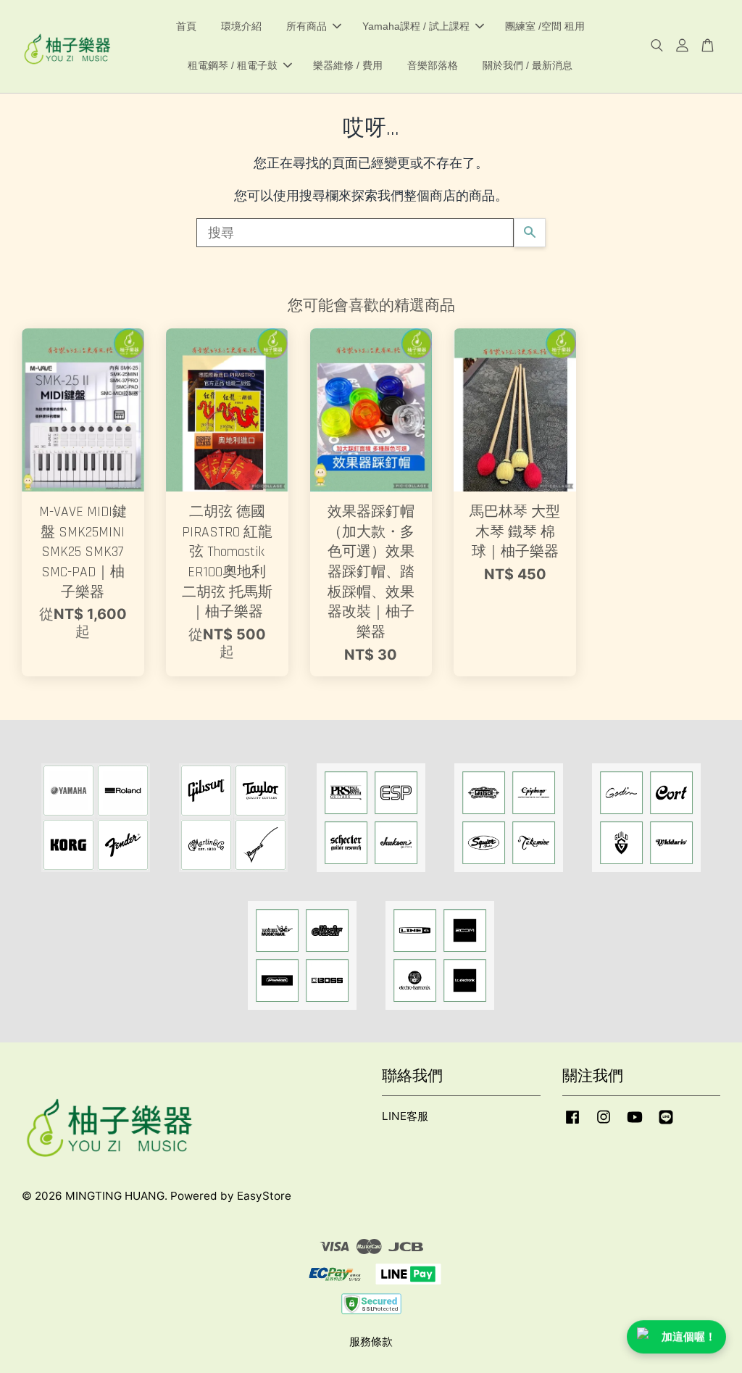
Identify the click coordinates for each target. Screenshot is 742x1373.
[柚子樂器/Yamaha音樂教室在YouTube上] (635, 1123)
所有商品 (306, 26)
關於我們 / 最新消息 (527, 65)
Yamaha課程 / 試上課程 (416, 26)
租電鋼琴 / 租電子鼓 (233, 65)
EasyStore (264, 1196)
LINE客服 (405, 1116)
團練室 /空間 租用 (545, 26)
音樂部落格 (432, 65)
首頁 (186, 26)
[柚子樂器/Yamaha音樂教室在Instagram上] (603, 1123)
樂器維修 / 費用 (348, 65)
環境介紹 (241, 26)
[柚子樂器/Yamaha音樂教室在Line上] (666, 1123)
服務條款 (371, 1341)
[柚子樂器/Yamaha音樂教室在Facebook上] (572, 1123)
